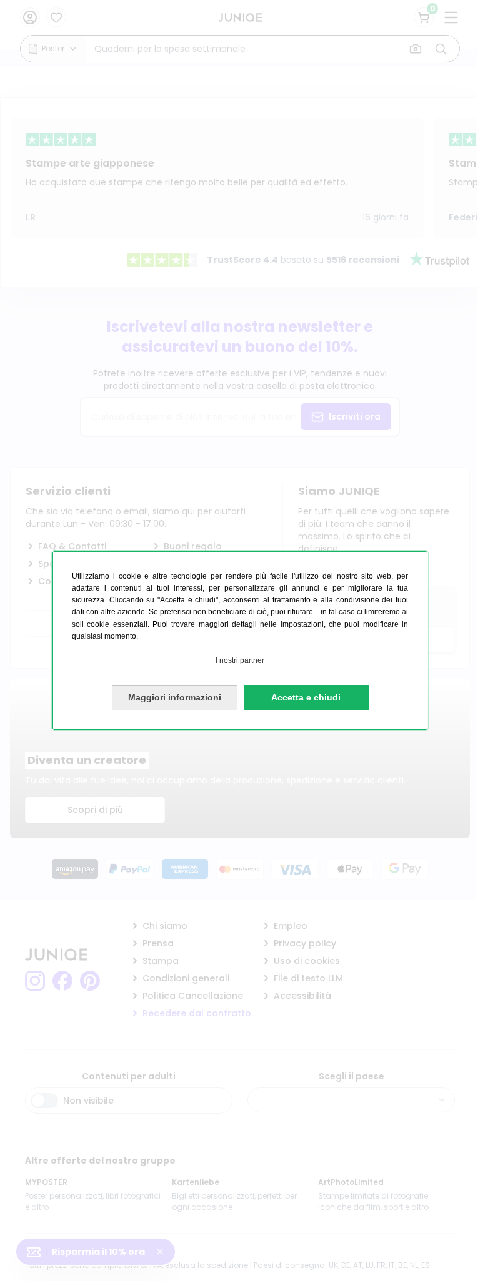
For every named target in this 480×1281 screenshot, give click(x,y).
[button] (240, 661)
